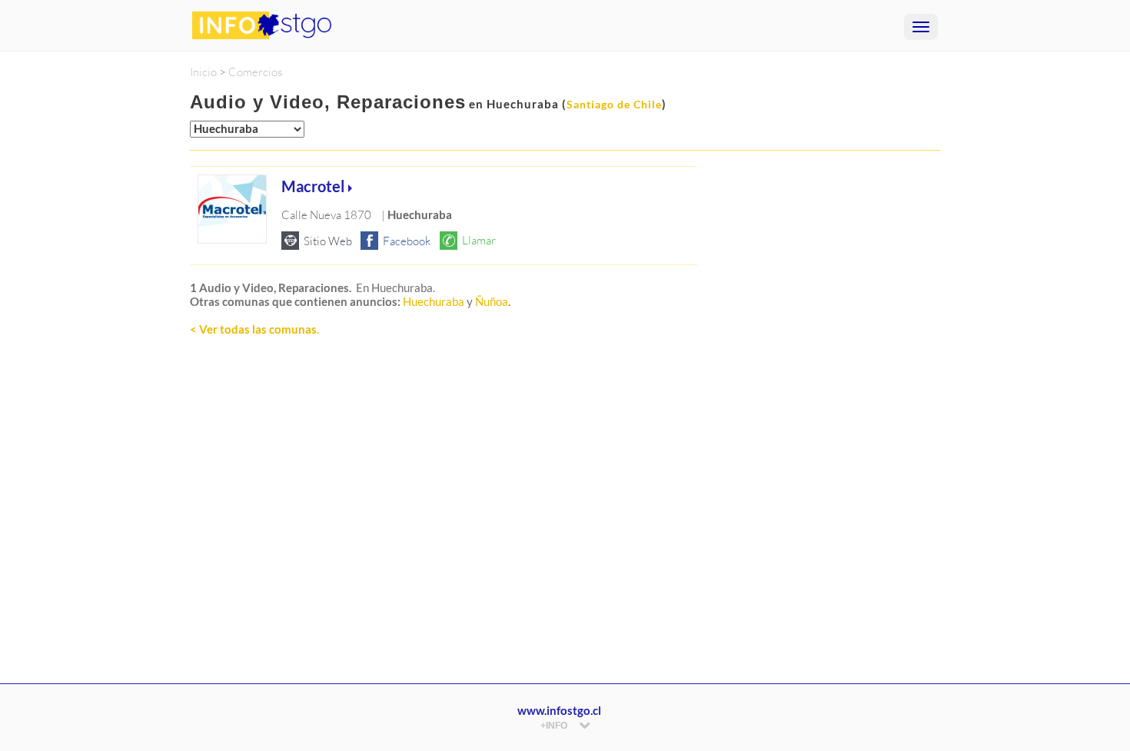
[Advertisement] (443, 517)
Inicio (203, 72)
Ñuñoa (491, 301)
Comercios (255, 72)
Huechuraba (433, 301)
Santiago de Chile (614, 104)
